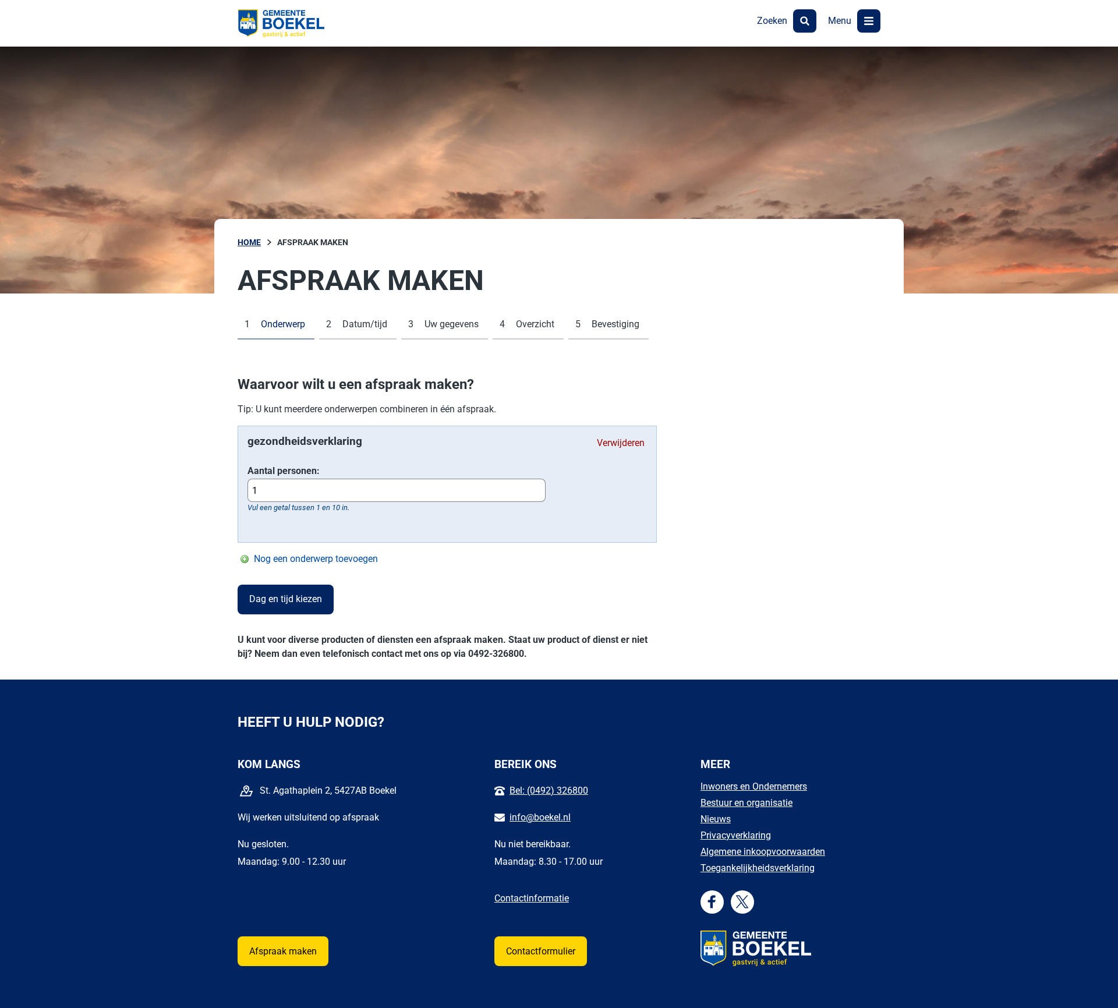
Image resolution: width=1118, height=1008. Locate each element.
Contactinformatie (531, 898)
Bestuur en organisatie (746, 802)
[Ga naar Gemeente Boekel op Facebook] (712, 901)
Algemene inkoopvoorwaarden (762, 851)
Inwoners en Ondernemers (753, 786)
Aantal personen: (283, 470)
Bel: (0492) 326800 (549, 790)
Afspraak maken (283, 951)
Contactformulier (540, 951)
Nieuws (715, 819)
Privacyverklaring (735, 835)
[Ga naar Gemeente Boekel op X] (742, 901)
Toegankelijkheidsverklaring (757, 867)
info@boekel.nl (540, 817)
